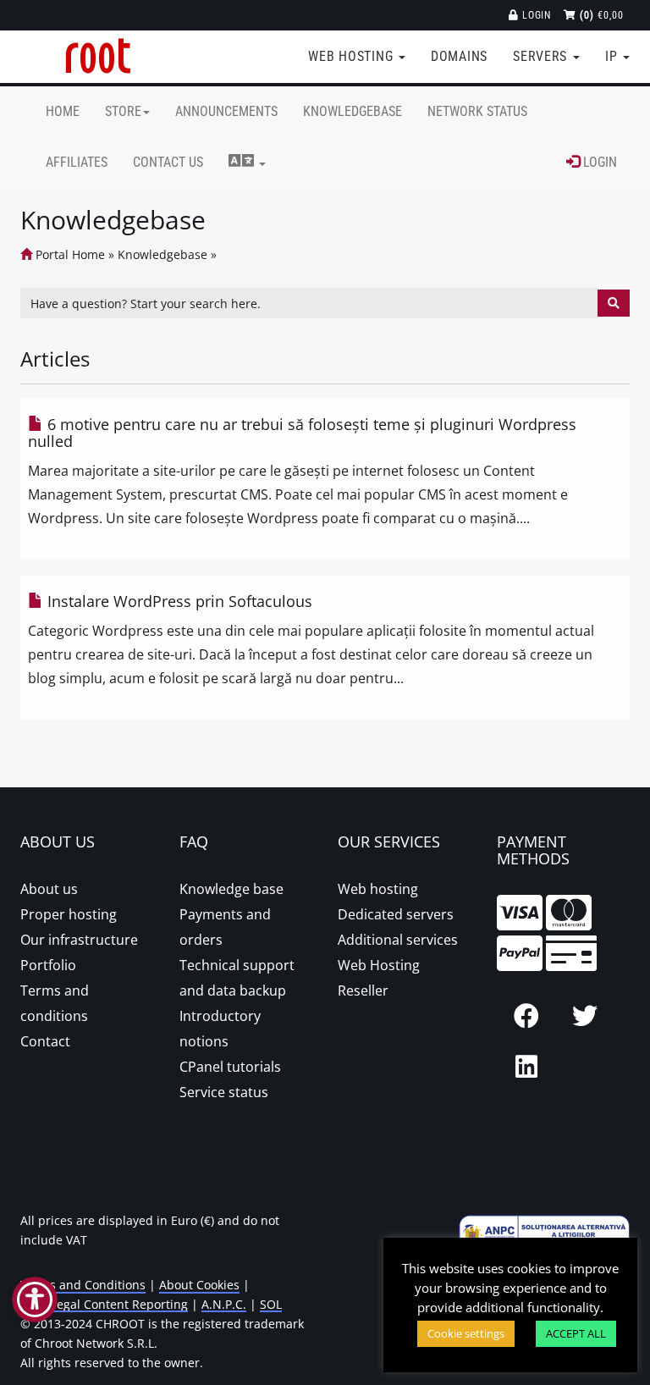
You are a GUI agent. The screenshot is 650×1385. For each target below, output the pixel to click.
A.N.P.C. (223, 1304)
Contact (45, 1041)
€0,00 (602, 15)
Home (63, 111)
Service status (223, 1092)
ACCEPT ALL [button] (576, 1333)
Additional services (398, 939)
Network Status (477, 111)
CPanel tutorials (230, 1066)
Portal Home (68, 254)
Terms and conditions (54, 1003)
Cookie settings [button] (465, 1333)
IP (613, 56)
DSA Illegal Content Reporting (104, 1304)
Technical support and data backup (237, 978)
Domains (459, 56)
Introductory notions (220, 1029)
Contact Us (168, 162)
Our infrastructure (79, 939)
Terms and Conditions (83, 1285)
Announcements (226, 111)
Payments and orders (225, 927)
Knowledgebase (352, 111)
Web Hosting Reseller (379, 978)
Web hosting (378, 889)
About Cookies (199, 1285)
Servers (542, 56)
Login (535, 15)
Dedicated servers (396, 914)
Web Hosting (352, 56)
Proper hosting (68, 914)
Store (123, 111)
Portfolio (48, 965)
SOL (271, 1304)
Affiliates (76, 162)
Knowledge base (231, 889)
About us (49, 889)
